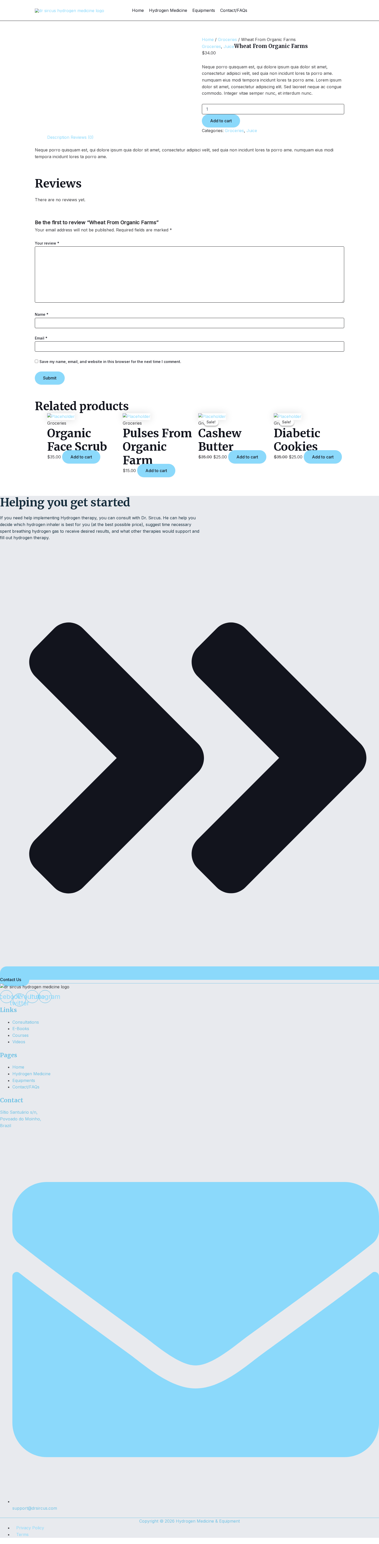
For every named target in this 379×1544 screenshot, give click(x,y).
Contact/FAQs (233, 10)
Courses (20, 1035)
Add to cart (221, 120)
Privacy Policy (30, 1527)
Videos (18, 1041)
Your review (47, 243)
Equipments (203, 10)
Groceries (227, 39)
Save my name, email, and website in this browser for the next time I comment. (110, 361)
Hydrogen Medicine (168, 10)
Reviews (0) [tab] (82, 137)
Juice (229, 46)
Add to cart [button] (81, 456)
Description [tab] (58, 137)
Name (41, 314)
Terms (22, 1534)
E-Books (20, 1028)
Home (138, 10)
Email (41, 338)
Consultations (25, 1022)
